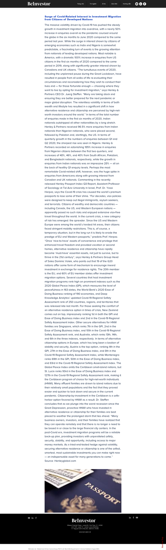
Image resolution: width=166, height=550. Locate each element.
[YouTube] (29, 518)
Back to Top (162, 542)
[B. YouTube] (136, 3)
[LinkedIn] (140, 3)
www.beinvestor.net (85, 532)
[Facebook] (144, 3)
